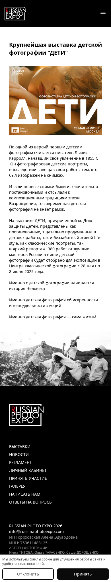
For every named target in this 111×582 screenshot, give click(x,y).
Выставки (19, 446)
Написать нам (24, 494)
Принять (83, 574)
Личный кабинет (28, 470)
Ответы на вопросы (31, 502)
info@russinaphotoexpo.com (36, 531)
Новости (19, 454)
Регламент (20, 462)
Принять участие (28, 478)
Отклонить (28, 574)
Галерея (17, 486)
